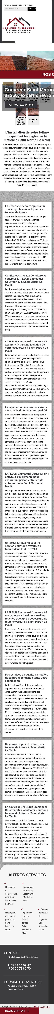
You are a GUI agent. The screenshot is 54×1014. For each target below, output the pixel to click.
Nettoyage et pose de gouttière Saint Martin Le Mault (10, 921)
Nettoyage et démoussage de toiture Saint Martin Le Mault (11, 895)
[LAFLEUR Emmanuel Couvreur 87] (18, 25)
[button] (25, 68)
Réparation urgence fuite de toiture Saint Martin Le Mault (27, 923)
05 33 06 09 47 (13, 2)
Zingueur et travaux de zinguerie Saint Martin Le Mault (43, 919)
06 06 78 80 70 (33, 2)
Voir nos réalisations (21, 105)
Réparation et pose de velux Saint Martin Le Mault (28, 894)
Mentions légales (42, 1007)
